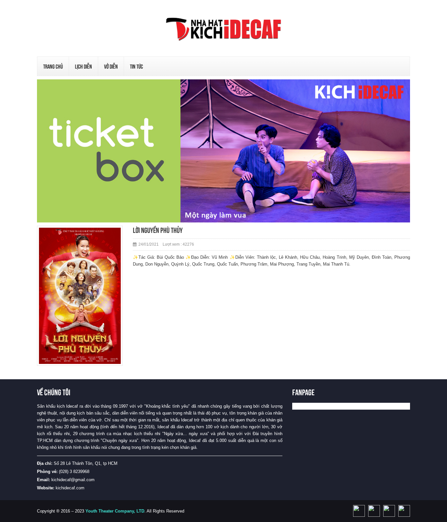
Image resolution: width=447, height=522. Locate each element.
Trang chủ (53, 66)
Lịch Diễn (83, 66)
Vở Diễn (111, 66)
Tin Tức (136, 66)
